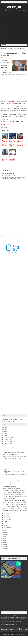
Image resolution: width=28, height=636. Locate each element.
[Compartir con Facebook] (6, 127)
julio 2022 (6, 515)
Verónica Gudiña (10, 617)
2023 (3, 433)
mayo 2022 (6, 519)
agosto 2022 (6, 513)
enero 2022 (6, 527)
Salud (6, 421)
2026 (3, 427)
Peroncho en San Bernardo (9, 445)
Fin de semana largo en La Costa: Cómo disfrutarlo (5, 159)
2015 (3, 542)
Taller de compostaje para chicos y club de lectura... (14, 502)
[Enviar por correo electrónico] (2, 127)
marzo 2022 (6, 523)
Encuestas (25, 418)
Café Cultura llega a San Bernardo (10, 484)
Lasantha (23, 633)
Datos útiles (18, 418)
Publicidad (3, 421)
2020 (3, 532)
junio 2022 (6, 517)
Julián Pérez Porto (20, 617)
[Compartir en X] (5, 127)
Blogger (24, 630)
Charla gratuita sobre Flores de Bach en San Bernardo (15, 506)
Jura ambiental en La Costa (9, 498)
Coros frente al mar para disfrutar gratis (12, 480)
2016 (3, 540)
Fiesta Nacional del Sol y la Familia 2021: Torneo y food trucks (12, 143)
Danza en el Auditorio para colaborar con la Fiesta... (14, 496)
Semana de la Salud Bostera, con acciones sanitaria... (15, 466)
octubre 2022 (7, 441)
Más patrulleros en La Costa (9, 486)
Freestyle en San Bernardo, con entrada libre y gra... (14, 492)
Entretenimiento (6, 420)
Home (2, 48)
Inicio (15, 165)
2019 (3, 534)
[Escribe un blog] (4, 127)
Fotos (15, 420)
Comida (12, 418)
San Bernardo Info (14, 6)
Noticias (7, 48)
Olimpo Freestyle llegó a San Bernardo (11, 488)
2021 (3, 530)
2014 (3, 544)
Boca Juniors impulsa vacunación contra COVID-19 (14, 462)
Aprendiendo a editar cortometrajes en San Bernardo (15, 510)
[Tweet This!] (6, 124)
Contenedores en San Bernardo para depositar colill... (15, 500)
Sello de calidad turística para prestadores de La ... (14, 494)
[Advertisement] (14, 28)
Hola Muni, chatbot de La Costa (10, 454)
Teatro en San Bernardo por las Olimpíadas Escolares (15, 508)
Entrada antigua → (23, 165)
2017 (3, 538)
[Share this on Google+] (8, 124)
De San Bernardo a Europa (9, 478)
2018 (3, 536)
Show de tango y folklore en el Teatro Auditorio (13, 482)
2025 (3, 429)
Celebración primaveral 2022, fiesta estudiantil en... (14, 464)
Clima (7, 418)
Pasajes (25, 420)
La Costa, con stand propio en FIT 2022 (12, 447)
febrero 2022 (6, 525)
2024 (3, 431)
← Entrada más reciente (6, 165)
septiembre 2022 (7, 443)
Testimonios (11, 421)
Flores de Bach (10, 101)
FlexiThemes (10, 633)
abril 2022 (6, 521)
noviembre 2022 (7, 439)
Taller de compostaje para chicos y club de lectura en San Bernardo (13, 54)
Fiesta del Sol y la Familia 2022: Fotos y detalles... (14, 490)
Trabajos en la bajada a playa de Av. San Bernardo (14, 456)
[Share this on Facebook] (4, 124)
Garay (12, 74)
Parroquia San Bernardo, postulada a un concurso (12, 158)
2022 (3, 435)
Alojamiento (3, 418)
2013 (3, 546)
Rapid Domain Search (21, 634)
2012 (3, 548)
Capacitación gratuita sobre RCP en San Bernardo (14, 452)
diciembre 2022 (7, 437)
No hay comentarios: (7, 57)
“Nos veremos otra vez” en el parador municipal (4, 143)
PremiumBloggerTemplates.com (9, 634)
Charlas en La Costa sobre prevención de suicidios (14, 504)
